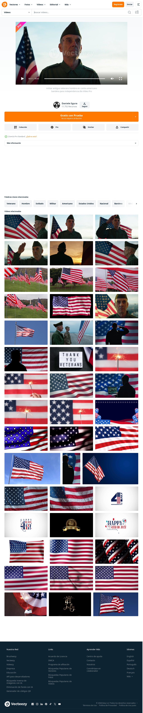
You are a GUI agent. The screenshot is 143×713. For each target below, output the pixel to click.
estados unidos (86, 203)
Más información (14, 143)
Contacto (89, 660)
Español (128, 660)
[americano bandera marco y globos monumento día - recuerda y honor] (116, 412)
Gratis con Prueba (70, 117)
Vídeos (40, 4)
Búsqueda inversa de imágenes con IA (16, 681)
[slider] (73, 78)
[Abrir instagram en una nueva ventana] (37, 704)
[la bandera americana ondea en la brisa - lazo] (71, 438)
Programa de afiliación (58, 664)
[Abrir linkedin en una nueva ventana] (41, 704)
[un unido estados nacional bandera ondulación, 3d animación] (26, 578)
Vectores (13, 4)
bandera (118, 203)
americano (67, 203)
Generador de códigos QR (18, 691)
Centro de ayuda (93, 656)
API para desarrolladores (18, 676)
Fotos (27, 4)
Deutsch (129, 668)
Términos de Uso (88, 705)
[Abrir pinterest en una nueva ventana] (46, 704)
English (128, 656)
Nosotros (89, 664)
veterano (11, 203)
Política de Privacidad (106, 705)
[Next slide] (131, 203)
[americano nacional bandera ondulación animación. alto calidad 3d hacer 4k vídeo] (26, 551)
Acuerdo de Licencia (56, 656)
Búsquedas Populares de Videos (59, 682)
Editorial (54, 4)
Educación (11, 672)
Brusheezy (11, 656)
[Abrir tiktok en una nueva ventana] (50, 704)
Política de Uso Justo (125, 705)
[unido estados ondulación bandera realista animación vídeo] (71, 578)
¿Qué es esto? (31, 136)
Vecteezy (10, 660)
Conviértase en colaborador (92, 669)
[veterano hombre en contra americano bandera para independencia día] (26, 227)
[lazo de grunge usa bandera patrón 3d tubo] (116, 551)
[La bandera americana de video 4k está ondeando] (116, 438)
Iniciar (127, 4)
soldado (40, 203)
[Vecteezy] (4, 4)
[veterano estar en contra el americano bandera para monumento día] (71, 253)
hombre (26, 203)
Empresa (10, 668)
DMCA (50, 660)
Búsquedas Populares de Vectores (59, 669)
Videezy (9, 664)
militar (53, 203)
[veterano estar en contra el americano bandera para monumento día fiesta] (26, 253)
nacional (104, 203)
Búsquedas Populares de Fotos (59, 676)
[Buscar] (127, 12)
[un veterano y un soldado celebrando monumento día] (71, 333)
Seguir (83, 106)
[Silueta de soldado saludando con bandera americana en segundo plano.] (26, 359)
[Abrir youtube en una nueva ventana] (59, 704)
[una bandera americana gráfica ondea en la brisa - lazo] (26, 438)
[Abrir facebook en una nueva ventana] (33, 704)
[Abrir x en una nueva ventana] (55, 704)
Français (129, 672)
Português (130, 664)
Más (67, 4)
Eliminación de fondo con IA (19, 687)
